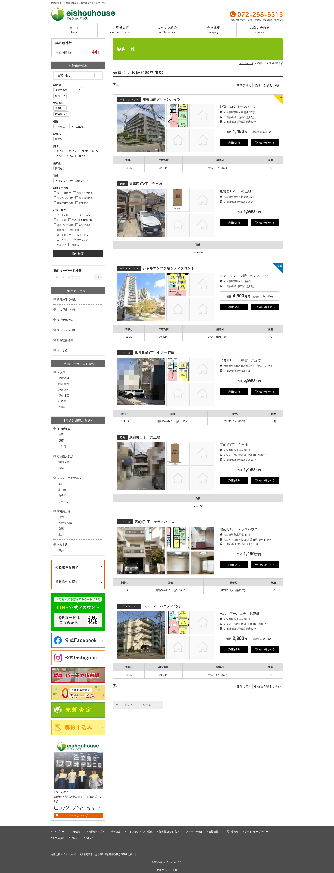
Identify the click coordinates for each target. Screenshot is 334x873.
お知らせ (88, 837)
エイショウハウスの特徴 (140, 831)
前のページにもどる (138, 704)
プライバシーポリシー (256, 831)
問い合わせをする (265, 142)
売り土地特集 (65, 320)
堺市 (61, 440)
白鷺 (61, 528)
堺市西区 (63, 389)
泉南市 (62, 407)
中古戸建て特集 (66, 309)
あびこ (62, 484)
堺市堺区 (63, 378)
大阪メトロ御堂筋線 (69, 478)
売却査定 (116, 831)
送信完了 (77, 831)
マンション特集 (66, 330)
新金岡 (62, 495)
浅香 (61, 434)
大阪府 (61, 372)
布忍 (61, 468)
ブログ (74, 837)
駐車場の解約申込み (169, 831)
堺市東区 (63, 384)
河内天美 (63, 462)
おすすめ (62, 350)
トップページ (60, 831)
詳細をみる (234, 142)
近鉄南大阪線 (65, 456)
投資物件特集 (65, 340)
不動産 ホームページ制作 (167, 869)
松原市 (62, 401)
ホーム (74, 29)
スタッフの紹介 (194, 831)
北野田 (62, 534)
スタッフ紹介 (167, 29)
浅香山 (62, 517)
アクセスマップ (78, 815)
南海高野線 (63, 511)
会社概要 (213, 29)
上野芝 (62, 446)
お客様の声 (120, 29)
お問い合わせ (260, 29)
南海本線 (62, 544)
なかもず (63, 501)
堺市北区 (63, 395)
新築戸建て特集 (66, 299)
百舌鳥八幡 (65, 523)
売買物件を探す (66, 567)
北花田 (62, 489)
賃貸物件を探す (66, 581)
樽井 (61, 550)
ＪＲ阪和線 (63, 429)
